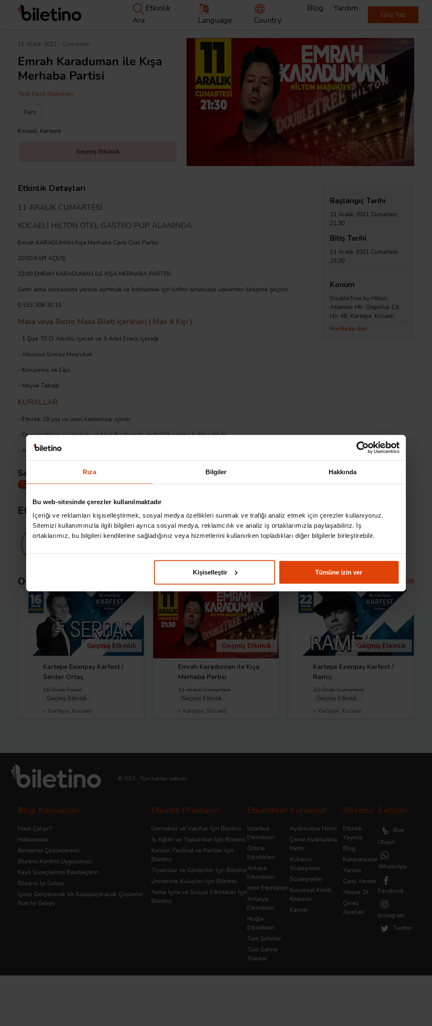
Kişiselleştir (210, 571)
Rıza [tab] (89, 471)
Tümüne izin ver (338, 571)
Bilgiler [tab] (216, 471)
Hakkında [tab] (342, 471)
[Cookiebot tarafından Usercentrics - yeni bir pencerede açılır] (363, 447)
